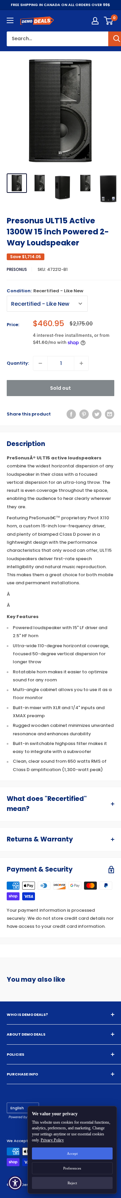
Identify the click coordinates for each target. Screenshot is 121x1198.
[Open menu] (10, 20)
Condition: (45, 291)
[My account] (95, 20)
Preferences (72, 1168)
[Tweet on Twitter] (97, 414)
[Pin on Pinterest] (84, 414)
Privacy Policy (52, 1140)
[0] (109, 21)
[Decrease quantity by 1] (40, 363)
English (17, 1108)
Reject (72, 1183)
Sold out (60, 388)
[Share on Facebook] (71, 414)
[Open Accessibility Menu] (15, 1183)
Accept (72, 1153)
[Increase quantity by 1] (81, 363)
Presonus (17, 269)
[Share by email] (109, 414)
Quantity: (18, 363)
